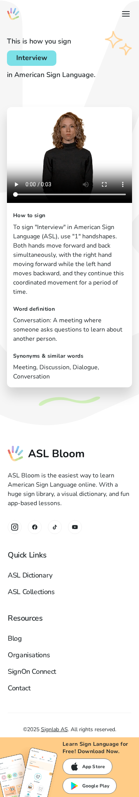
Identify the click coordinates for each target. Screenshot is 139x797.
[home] (13, 14)
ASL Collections (31, 591)
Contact (19, 688)
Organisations (29, 655)
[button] (124, 14)
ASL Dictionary (30, 575)
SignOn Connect (32, 671)
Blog (15, 638)
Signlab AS (54, 729)
